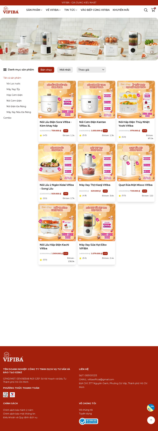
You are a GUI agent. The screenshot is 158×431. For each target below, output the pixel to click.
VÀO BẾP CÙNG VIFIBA (95, 9)
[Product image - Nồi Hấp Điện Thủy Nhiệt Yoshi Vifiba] (136, 99)
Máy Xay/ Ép (13, 89)
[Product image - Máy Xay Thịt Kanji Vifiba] (96, 162)
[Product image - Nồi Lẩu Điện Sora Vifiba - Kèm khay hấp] (57, 99)
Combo (7, 117)
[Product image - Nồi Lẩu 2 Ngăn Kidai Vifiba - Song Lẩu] (57, 162)
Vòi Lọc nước (13, 83)
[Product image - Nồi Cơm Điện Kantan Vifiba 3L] (96, 99)
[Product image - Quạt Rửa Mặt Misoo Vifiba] (136, 162)
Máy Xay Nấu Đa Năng (18, 112)
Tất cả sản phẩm (12, 77)
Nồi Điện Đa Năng (16, 106)
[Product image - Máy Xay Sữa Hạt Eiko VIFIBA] (96, 222)
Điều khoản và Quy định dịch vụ (20, 417)
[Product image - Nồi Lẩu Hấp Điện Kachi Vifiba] (57, 222)
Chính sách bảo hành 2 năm (18, 410)
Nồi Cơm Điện (14, 100)
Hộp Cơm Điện (14, 95)
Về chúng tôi (86, 409)
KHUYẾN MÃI (121, 9)
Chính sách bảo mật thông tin (19, 413)
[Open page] (11, 10)
